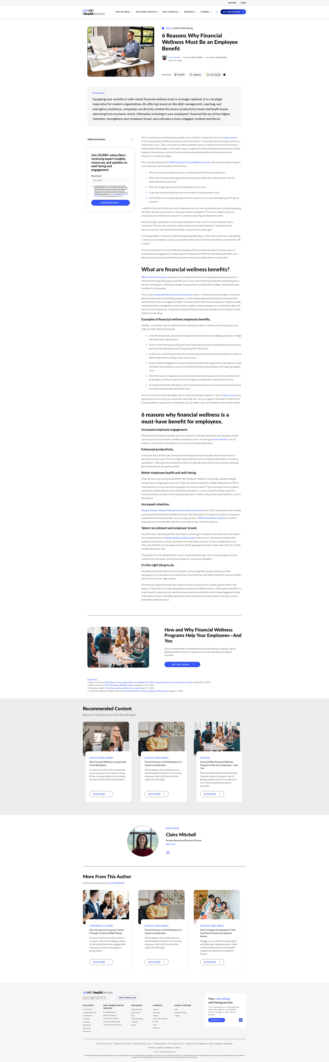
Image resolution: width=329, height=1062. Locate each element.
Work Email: (96, 176)
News (155, 1025)
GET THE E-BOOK (181, 664)
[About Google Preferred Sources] (224, 74)
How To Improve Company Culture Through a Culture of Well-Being (106, 931)
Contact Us (156, 1028)
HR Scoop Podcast (137, 1019)
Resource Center (136, 1009)
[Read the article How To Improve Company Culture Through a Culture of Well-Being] (106, 907)
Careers (155, 1016)
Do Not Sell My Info (175, 1043)
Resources (189, 12)
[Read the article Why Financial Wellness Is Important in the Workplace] (106, 739)
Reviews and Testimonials (111, 1022)
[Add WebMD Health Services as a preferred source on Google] (213, 74)
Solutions (88, 1005)
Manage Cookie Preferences (196, 1043)
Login (243, 3)
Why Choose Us (170, 12)
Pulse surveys (229, 395)
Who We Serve (123, 12)
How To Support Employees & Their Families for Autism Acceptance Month (218, 933)
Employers (86, 1022)
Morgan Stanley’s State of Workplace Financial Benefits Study (172, 510)
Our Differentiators (109, 1012)
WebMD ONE (87, 1009)
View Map (103, 999)
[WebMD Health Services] (94, 14)
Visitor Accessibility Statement (220, 1043)
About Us (156, 1009)
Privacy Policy (113, 194)
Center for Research (109, 1015)
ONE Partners (87, 1016)
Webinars (134, 1022)
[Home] (163, 28)
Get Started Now (231, 12)
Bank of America (220, 439)
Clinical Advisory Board (111, 1018)
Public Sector (87, 1028)
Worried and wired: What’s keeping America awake (145, 691)
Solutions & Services (146, 12)
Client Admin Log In (127, 998)
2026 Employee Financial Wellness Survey (190, 162)
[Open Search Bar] (216, 12)
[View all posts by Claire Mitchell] (142, 841)
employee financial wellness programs (173, 294)
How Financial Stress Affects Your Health (123, 688)
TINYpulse (86, 1019)
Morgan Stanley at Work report (180, 537)
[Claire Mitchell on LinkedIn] (168, 852)
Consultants (86, 1031)
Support (232, 3)
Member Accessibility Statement (160, 1047)
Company (205, 12)
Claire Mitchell (174, 57)
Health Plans (87, 1025)
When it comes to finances (154, 277)
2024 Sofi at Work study (210, 518)
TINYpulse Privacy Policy (142, 1043)
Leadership (156, 1012)
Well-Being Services (89, 1012)
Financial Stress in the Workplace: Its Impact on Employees (163, 931)
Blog (169, 28)
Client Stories (135, 1012)
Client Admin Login (180, 1012)
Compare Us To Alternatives (112, 1025)
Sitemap (178, 1047)
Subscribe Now (109, 202)
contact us (121, 196)
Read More (99, 794)
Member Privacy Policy (122, 1043)
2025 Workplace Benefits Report (118, 685)
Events (133, 1025)
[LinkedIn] (241, 1020)
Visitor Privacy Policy (104, 1043)
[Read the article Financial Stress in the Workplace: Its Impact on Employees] (161, 739)
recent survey (230, 137)
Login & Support (182, 1005)
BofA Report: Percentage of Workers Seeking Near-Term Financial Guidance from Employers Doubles (148, 682)
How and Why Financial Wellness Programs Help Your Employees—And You (202, 635)
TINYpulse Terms (159, 1043)
